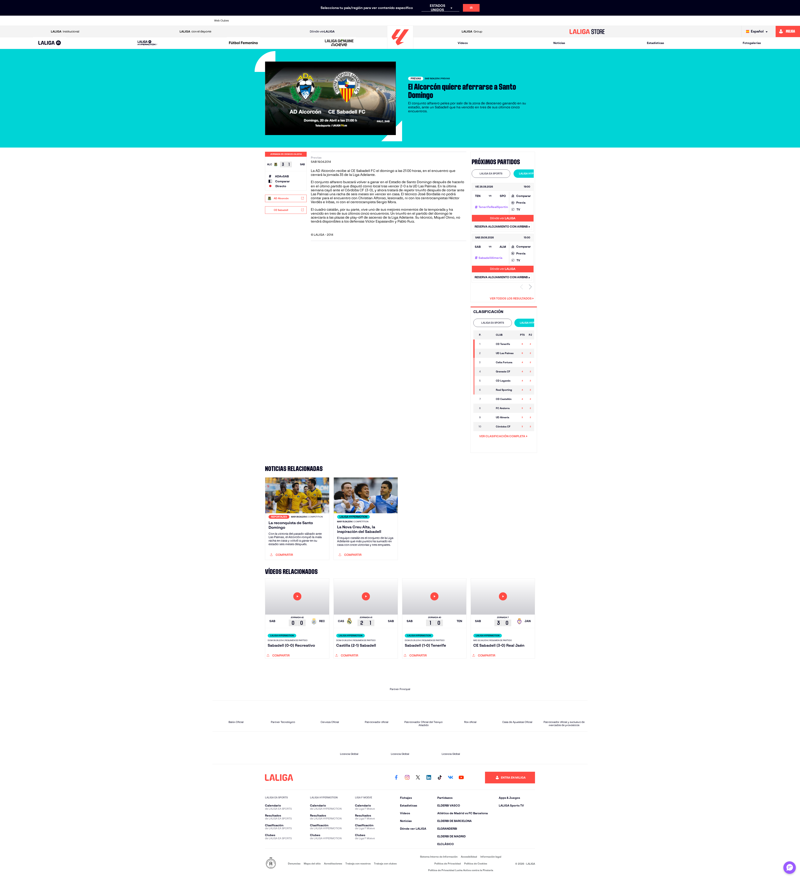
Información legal (490, 856)
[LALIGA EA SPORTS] (50, 43)
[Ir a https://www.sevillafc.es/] (547, 21)
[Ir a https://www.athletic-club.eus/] (243, 21)
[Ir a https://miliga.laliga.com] (788, 31)
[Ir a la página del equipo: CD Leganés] (488, 381)
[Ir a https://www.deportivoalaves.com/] (315, 21)
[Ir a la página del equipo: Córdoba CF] (488, 426)
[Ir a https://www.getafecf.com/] (368, 21)
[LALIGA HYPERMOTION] (147, 43)
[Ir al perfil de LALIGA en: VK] (450, 777)
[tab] (491, 173)
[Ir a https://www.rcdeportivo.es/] (458, 21)
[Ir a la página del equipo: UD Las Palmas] (488, 353)
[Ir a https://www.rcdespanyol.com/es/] (475, 21)
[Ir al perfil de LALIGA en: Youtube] (461, 777)
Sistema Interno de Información (439, 856)
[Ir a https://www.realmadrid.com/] (511, 21)
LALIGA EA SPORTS (491, 173)
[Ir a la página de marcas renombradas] (271, 863)
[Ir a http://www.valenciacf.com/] (565, 21)
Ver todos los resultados (511, 298)
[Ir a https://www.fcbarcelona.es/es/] (351, 21)
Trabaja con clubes (385, 863)
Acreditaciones (333, 863)
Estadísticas (655, 43)
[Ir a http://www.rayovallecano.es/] (440, 21)
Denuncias (294, 863)
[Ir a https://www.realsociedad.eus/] (529, 21)
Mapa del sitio (312, 863)
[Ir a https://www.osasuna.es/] (279, 21)
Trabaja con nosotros (358, 863)
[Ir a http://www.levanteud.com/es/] (386, 21)
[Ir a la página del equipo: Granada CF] (488, 371)
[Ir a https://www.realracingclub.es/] (422, 21)
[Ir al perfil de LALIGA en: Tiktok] (439, 777)
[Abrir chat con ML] (789, 867)
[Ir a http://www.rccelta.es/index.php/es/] (297, 21)
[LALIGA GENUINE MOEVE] (339, 43)
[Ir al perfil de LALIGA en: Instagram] (407, 777)
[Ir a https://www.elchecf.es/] (333, 21)
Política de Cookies (475, 863)
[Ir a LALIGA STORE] (587, 31)
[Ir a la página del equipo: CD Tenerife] (488, 344)
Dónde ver (322, 31)
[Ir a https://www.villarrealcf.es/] (583, 21)
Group (472, 31)
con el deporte (195, 31)
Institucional (65, 31)
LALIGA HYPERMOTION (533, 173)
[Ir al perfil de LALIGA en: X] (418, 777)
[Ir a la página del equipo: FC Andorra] (488, 408)
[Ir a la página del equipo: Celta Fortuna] (488, 362)
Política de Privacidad (447, 863)
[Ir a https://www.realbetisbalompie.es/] (493, 21)
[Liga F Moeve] (243, 43)
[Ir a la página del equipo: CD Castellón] (488, 399)
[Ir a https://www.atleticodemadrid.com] (261, 21)
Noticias (559, 43)
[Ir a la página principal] (400, 47)
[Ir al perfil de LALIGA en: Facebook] (396, 777)
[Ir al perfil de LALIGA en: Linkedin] (428, 777)
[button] (50, 43)
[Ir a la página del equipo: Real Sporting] (488, 390)
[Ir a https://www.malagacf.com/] (404, 21)
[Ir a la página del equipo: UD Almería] (488, 417)
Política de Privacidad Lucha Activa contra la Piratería (460, 870)
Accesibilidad (469, 856)
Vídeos (463, 43)
